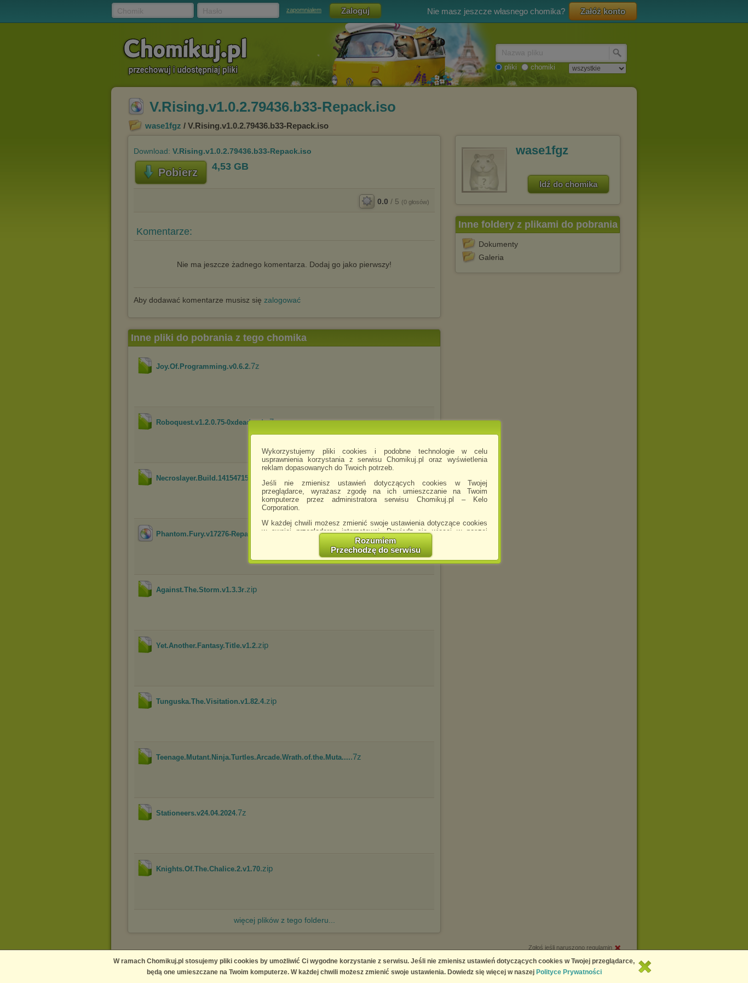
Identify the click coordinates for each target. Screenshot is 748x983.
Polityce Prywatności (569, 972)
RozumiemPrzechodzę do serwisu (376, 545)
